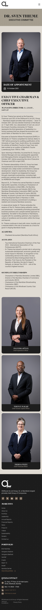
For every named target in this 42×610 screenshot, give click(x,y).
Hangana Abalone (7, 552)
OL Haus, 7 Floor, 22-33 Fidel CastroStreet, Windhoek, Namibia (16, 583)
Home (3, 508)
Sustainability (6, 533)
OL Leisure (28, 108)
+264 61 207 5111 (10, 590)
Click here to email (10, 593)
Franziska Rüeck (21, 349)
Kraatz (4, 560)
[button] (39, 4)
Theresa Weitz (21, 465)
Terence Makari (21, 407)
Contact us (5, 539)
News (3, 525)
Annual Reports (6, 519)
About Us (4, 511)
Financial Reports (7, 522)
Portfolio (4, 514)
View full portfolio (7, 571)
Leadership (5, 516)
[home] (5, 4)
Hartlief (5, 110)
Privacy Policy (17, 602)
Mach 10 (4, 563)
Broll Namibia (6, 549)
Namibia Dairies (6, 568)
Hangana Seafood (7, 554)
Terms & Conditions (5, 602)
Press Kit (4, 528)
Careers (4, 536)
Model (3, 566)
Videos (4, 531)
